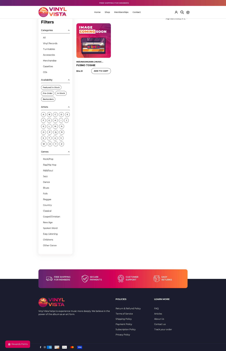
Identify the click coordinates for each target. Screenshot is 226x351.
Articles (158, 314)
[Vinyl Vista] (52, 12)
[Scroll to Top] (221, 337)
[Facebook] (40, 347)
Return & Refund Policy (128, 308)
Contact (137, 12)
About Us (159, 319)
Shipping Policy (124, 319)
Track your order (163, 329)
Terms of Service (124, 314)
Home (97, 12)
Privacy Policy (123, 334)
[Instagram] (45, 347)
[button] (188, 12)
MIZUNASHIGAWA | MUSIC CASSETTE (89, 62)
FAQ (156, 308)
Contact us (160, 324)
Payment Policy (124, 324)
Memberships (121, 12)
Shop (107, 12)
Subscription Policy (126, 329)
